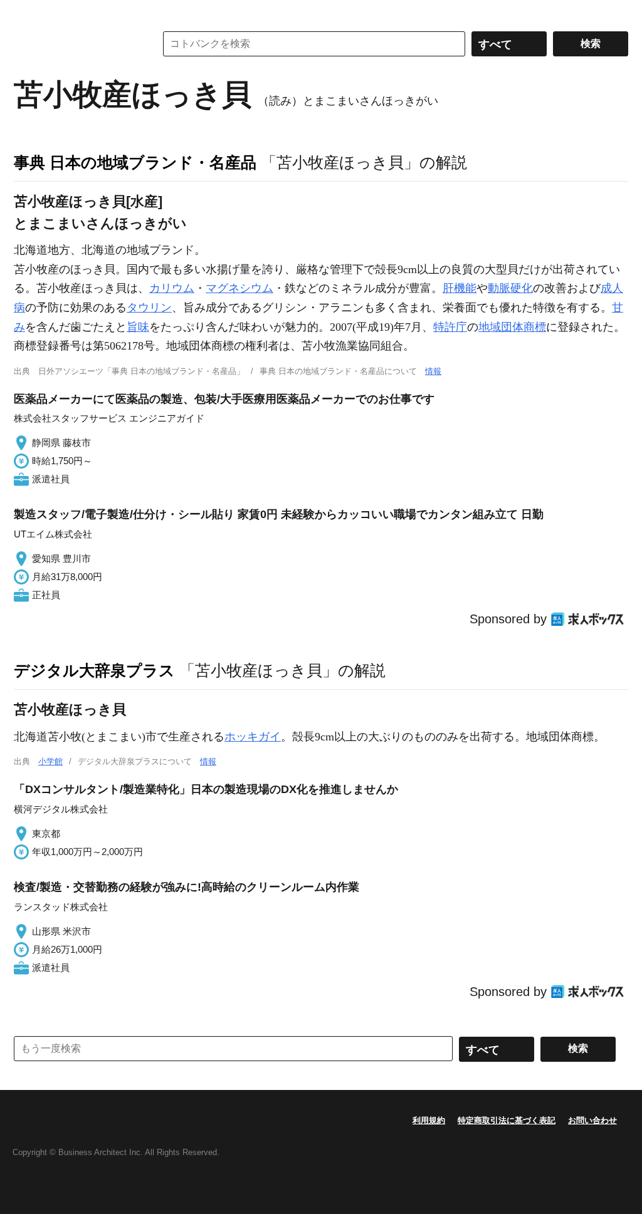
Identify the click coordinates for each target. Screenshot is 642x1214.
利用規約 (429, 1120)
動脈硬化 (510, 288)
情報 (433, 371)
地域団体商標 (512, 327)
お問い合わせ (592, 1120)
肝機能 (459, 288)
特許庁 (450, 327)
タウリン (149, 307)
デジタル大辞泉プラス (94, 670)
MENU (26, 12)
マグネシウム (239, 288)
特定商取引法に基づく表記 (506, 1120)
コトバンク (76, 43)
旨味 (138, 327)
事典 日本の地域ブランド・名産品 (135, 162)
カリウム (171, 288)
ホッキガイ (252, 736)
